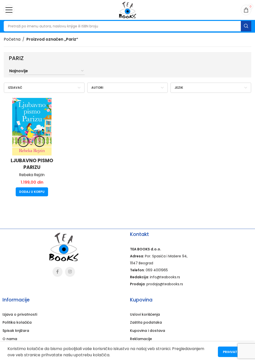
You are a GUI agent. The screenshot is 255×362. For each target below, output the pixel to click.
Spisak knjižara (15, 330)
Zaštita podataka (146, 322)
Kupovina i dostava (147, 330)
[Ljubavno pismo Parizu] (32, 126)
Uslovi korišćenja (145, 314)
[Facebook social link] (58, 272)
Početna (12, 39)
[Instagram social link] (70, 272)
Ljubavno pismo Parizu (32, 164)
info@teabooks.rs (165, 277)
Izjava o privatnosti (19, 314)
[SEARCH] (246, 26)
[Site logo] (127, 9)
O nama (9, 338)
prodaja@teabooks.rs (164, 284)
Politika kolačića (17, 322)
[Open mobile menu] (9, 10)
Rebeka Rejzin (32, 175)
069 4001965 (157, 270)
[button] (32, 191)
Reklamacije (141, 338)
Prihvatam (233, 352)
